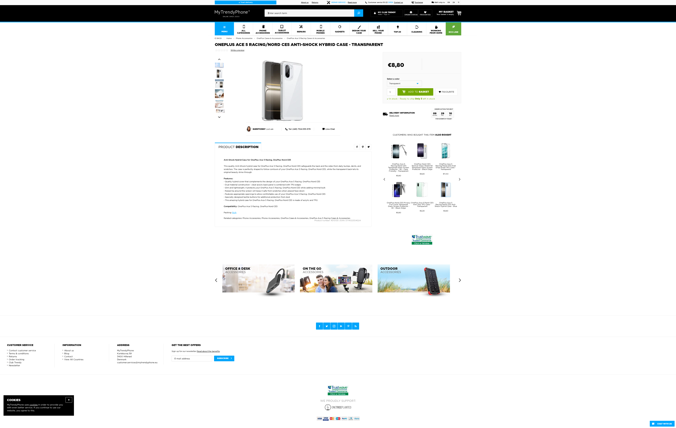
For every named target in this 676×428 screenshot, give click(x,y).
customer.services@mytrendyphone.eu (137, 362)
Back (219, 38)
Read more (352, 2)
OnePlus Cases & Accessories (294, 218)
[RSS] (355, 326)
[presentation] (314, 13)
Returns (315, 2)
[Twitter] (326, 326)
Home (229, 38)
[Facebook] (319, 326)
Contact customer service (22, 350)
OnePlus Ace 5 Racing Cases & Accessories (329, 218)
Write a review (237, 50)
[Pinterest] (348, 326)
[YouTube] (341, 326)
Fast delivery (246, 2)
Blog (66, 353)
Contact (68, 356)
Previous (219, 59)
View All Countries (73, 359)
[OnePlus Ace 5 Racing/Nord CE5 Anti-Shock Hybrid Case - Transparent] (282, 91)
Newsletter (14, 365)
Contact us (398, 2)
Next (219, 117)
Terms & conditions (19, 353)
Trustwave (419, 2)
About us (305, 2)
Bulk (234, 212)
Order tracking (16, 359)
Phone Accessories (252, 218)
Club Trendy (15, 362)
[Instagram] (333, 326)
